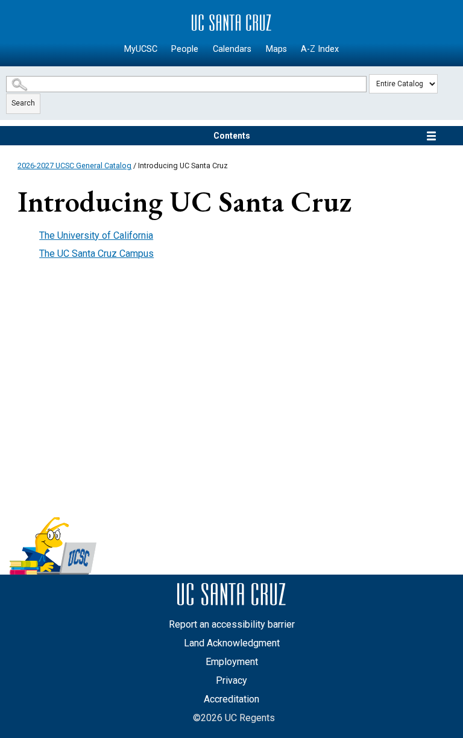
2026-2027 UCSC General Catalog (74, 165)
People (184, 49)
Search (23, 103)
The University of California (96, 235)
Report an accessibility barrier (232, 624)
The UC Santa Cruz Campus (96, 253)
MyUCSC (140, 49)
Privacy (231, 680)
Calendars (232, 49)
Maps (276, 49)
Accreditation (231, 699)
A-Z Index (320, 49)
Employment (232, 661)
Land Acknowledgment (232, 643)
